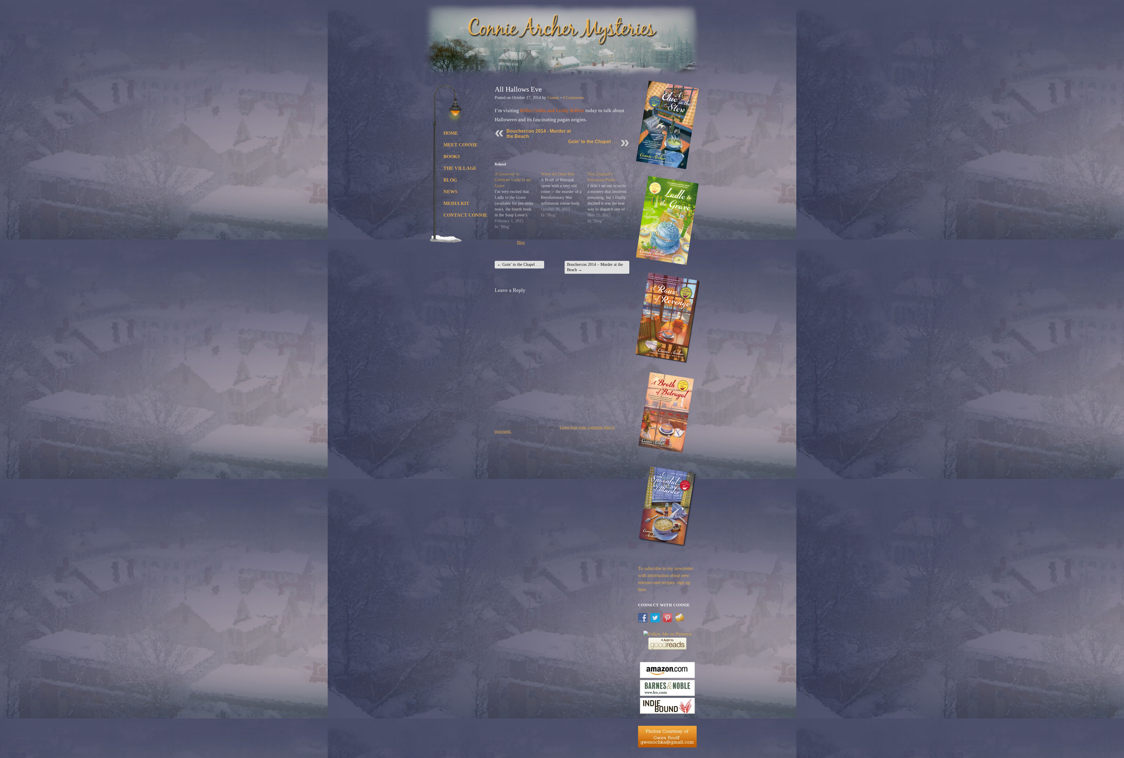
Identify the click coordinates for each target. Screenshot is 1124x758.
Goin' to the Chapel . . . (593, 141)
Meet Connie (454, 144)
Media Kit (454, 203)
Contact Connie (454, 215)
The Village (454, 168)
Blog (450, 179)
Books (451, 156)
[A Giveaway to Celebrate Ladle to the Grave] (518, 200)
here (642, 589)
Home (450, 133)
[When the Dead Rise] (564, 194)
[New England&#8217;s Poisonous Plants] (610, 197)
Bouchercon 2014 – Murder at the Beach (595, 267)
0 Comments (573, 97)
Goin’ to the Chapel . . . (519, 264)
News (450, 191)
